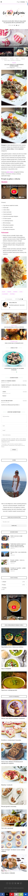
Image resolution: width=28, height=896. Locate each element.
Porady (13, 583)
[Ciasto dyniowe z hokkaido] (14, 861)
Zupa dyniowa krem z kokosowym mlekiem (12, 645)
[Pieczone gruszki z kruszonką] (14, 794)
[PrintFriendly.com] (21, 894)
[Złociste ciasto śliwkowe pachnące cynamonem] (14, 706)
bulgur (3, 291)
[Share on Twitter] (19, 299)
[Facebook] (17, 2)
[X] (7, 894)
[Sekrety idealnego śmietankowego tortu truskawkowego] (14, 38)
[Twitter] (18, 2)
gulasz (21, 291)
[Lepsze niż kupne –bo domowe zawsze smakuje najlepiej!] (14, 838)
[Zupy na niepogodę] (14, 657)
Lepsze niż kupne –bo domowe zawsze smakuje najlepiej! (13, 849)
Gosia (4, 390)
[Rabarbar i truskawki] (14, 773)
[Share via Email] (22, 299)
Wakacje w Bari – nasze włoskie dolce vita (18, 551)
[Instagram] (20, 2)
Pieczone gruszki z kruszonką (8, 805)
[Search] (26, 2)
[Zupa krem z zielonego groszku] (14, 678)
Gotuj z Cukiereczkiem (8, 379)
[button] (2, 43)
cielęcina (9, 291)
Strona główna (4, 58)
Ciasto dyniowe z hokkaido (8, 871)
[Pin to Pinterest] (20, 299)
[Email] (16, 894)
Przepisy (12, 58)
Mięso (17, 58)
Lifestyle (13, 580)
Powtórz (25, 379)
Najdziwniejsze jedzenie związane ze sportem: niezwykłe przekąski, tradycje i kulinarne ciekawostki (18, 544)
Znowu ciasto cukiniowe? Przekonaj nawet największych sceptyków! (12, 761)
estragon (15, 291)
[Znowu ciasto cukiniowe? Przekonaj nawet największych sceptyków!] (14, 750)
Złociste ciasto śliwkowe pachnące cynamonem (13, 717)
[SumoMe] (25, 894)
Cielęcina (23, 58)
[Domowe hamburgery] (14, 358)
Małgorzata (12, 67)
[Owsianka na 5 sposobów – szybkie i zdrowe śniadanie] (5, 568)
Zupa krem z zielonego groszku (9, 688)
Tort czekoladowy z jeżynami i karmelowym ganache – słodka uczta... (7, 54)
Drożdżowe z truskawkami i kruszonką (11, 738)
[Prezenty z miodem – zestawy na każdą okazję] (5, 560)
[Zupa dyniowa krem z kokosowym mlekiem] (14, 635)
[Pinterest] (21, 2)
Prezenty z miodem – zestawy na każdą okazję (17, 559)
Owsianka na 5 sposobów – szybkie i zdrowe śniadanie (18, 567)
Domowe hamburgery (14, 368)
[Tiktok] (24, 2)
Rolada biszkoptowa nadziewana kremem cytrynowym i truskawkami (21, 54)
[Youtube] (23, 2)
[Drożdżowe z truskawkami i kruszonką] (14, 728)
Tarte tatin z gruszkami (7, 826)
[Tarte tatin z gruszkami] (14, 816)
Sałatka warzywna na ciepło (16, 534)
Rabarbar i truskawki (6, 783)
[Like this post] (16, 299)
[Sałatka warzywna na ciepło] (5, 536)
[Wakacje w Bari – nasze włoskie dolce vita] (5, 552)
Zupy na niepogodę (6, 667)
